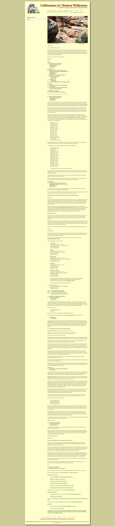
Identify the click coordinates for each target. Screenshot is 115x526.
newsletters (53, 10)
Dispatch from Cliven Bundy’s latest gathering (59, 483)
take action (60, 10)
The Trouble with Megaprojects (76, 501)
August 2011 (65, 189)
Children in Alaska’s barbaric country (67, 485)
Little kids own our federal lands (56, 496)
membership (66, 10)
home (49, 10)
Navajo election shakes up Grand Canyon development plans (61, 487)
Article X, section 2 (77, 347)
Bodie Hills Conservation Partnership (56, 301)
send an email (62, 511)
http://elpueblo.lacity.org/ (70, 280)
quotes (81, 10)
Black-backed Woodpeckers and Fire (69, 506)
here (76, 143)
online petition (50, 321)
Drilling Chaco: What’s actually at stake (57, 479)
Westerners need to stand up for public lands (58, 481)
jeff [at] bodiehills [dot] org (71, 315)
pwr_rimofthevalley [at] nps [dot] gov (58, 291)
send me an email (69, 470)
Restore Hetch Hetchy (51, 330)
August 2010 (58, 189)
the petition (57, 359)
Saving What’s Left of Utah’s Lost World (69, 472)
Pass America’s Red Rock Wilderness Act (73, 494)
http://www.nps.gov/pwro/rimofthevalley (66, 207)
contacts (71, 10)
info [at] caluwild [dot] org (64, 519)
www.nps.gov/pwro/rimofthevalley (53, 238)
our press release (64, 359)
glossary (77, 10)
